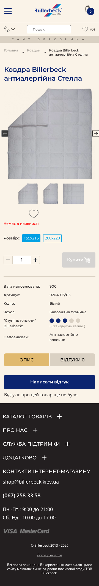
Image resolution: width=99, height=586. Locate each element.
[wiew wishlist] (85, 29)
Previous (4, 133)
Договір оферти (49, 555)
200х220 (52, 238)
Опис (27, 359)
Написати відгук (49, 382)
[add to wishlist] (34, 215)
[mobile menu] (8, 11)
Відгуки (72, 359)
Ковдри (33, 50)
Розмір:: (12, 238)
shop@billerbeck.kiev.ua (31, 481)
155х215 (31, 238)
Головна (11, 50)
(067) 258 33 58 (21, 495)
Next (95, 133)
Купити (75, 259)
